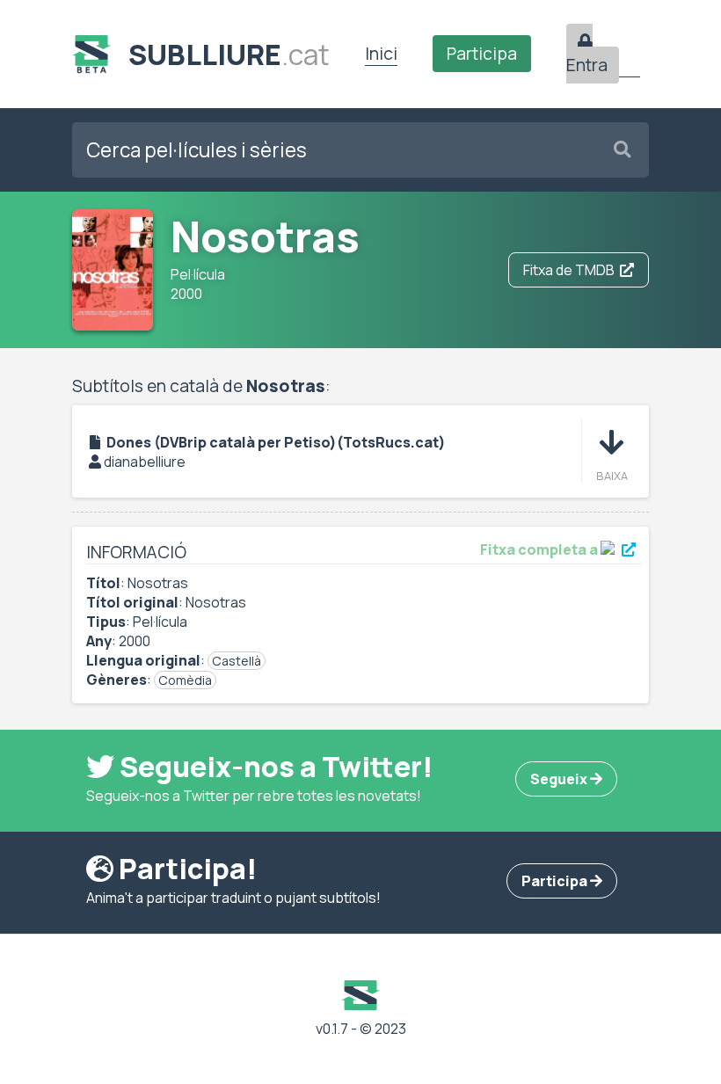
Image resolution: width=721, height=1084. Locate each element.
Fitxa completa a (540, 549)
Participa (482, 53)
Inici (381, 53)
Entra (587, 65)
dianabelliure (145, 461)
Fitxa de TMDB (569, 270)
